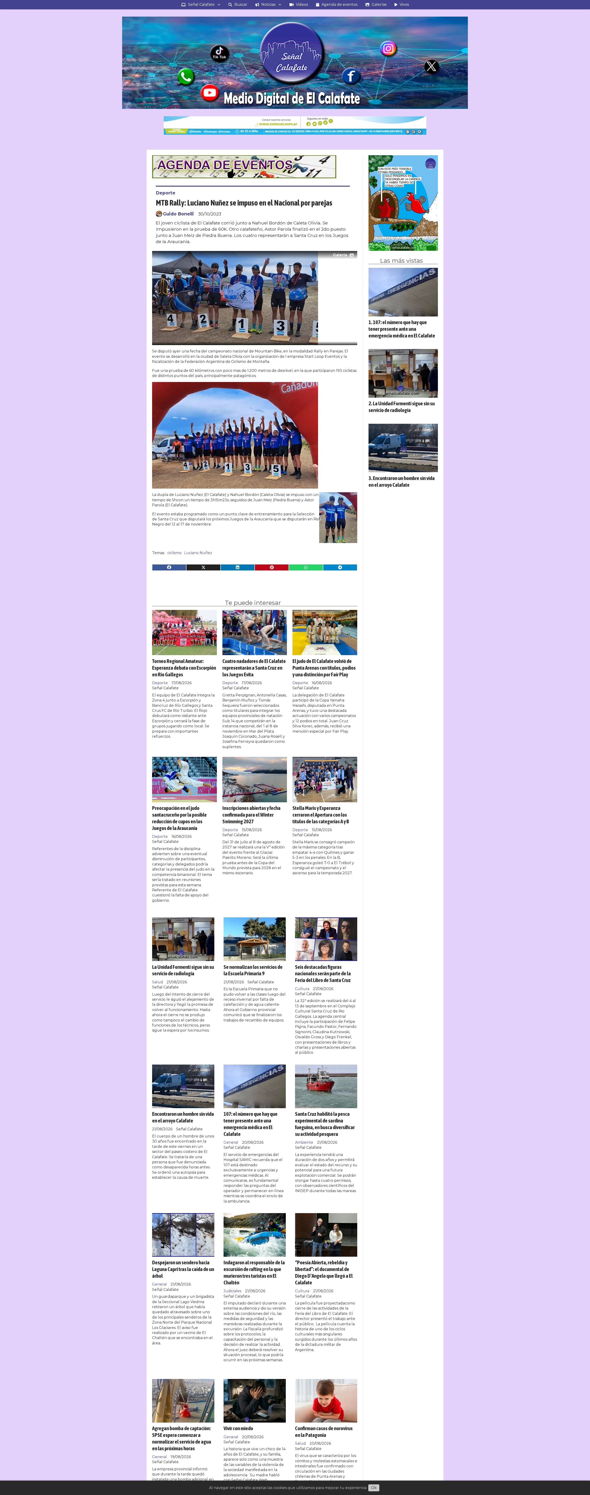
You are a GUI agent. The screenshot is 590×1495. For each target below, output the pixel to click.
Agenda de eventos (339, 4)
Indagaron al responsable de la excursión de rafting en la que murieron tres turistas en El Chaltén (254, 1272)
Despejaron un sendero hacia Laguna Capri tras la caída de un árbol (183, 1269)
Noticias (268, 4)
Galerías (379, 4)
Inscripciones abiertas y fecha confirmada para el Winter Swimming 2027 (251, 814)
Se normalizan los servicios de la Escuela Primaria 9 (253, 970)
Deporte (165, 193)
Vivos (404, 4)
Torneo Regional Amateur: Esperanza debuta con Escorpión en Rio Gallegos (184, 667)
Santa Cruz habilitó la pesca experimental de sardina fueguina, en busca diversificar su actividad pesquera (325, 1124)
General (231, 1142)
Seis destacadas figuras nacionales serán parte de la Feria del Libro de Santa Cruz (323, 973)
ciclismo (174, 553)
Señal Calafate (201, 4)
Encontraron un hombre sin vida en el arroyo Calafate (183, 1117)
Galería (340, 255)
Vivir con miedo (238, 1428)
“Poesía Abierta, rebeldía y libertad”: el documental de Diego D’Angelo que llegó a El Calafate (324, 1272)
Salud (157, 982)
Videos (302, 4)
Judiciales (232, 1291)
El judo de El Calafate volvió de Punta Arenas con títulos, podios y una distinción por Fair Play (324, 667)
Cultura (302, 989)
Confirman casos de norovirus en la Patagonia (324, 1431)
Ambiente (304, 1142)
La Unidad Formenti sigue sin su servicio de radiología (183, 970)
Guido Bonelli (178, 213)
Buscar (240, 4)
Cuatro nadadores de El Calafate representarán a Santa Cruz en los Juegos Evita (254, 667)
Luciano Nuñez (198, 553)
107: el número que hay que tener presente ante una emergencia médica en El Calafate (250, 1124)
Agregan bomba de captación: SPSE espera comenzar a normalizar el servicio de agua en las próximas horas (181, 1438)
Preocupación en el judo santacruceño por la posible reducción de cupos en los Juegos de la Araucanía (179, 818)
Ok (374, 1488)
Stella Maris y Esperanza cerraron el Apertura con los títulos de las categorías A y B (320, 814)
